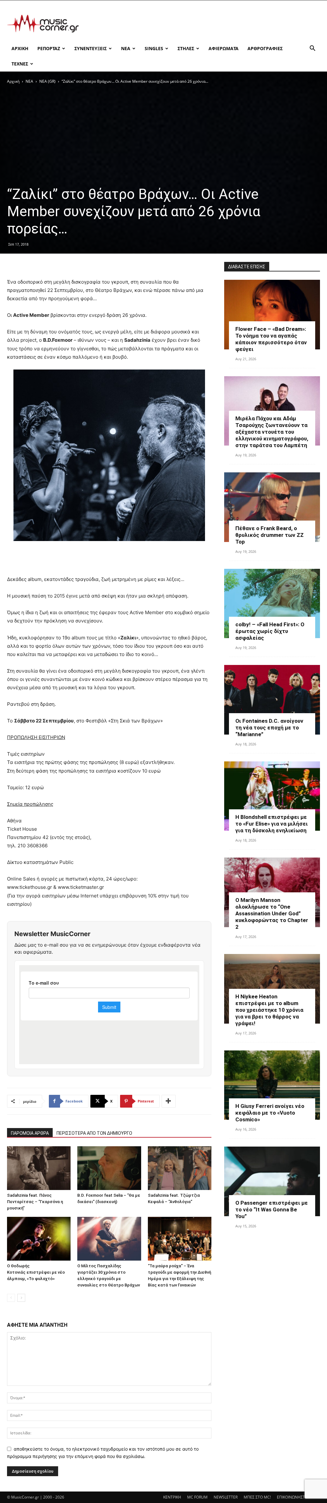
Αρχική (13, 81)
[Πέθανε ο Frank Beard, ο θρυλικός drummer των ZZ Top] (272, 507)
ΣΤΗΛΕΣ (186, 48)
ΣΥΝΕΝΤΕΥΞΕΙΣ (90, 48)
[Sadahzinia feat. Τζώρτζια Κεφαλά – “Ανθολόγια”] (179, 1168)
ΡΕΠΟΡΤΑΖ (48, 48)
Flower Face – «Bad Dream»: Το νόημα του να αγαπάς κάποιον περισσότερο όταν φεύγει (271, 339)
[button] (312, 49)
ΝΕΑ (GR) (47, 81)
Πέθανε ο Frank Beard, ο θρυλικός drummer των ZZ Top (269, 535)
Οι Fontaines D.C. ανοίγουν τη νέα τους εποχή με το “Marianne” (269, 727)
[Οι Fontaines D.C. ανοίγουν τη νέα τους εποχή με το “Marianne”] (272, 700)
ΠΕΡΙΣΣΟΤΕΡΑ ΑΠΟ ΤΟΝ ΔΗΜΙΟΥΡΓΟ (94, 1133)
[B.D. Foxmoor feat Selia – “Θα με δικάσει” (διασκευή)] (109, 1168)
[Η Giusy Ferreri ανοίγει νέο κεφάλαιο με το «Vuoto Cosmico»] (272, 1085)
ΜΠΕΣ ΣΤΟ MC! (257, 1497)
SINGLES (154, 48)
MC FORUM (197, 1497)
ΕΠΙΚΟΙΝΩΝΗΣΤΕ (292, 1497)
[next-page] (21, 1298)
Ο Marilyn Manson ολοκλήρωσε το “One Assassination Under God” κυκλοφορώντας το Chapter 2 (271, 913)
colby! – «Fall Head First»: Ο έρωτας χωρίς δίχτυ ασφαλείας (269, 631)
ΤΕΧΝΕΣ (19, 64)
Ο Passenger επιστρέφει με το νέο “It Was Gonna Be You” (271, 1209)
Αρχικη (19, 48)
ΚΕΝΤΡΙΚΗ (172, 1497)
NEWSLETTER (226, 1497)
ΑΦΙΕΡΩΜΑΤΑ (224, 48)
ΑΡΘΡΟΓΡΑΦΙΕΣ (265, 48)
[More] (169, 1101)
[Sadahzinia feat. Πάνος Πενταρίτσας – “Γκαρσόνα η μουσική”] (39, 1168)
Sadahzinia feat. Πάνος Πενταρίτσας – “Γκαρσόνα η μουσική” (35, 1201)
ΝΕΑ (125, 48)
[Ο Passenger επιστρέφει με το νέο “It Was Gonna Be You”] (272, 1181)
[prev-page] (11, 1298)
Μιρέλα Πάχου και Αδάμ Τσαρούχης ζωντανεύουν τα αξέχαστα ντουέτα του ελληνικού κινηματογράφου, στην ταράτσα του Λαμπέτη (271, 431)
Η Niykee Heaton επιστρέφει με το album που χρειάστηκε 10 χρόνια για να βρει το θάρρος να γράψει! (269, 1009)
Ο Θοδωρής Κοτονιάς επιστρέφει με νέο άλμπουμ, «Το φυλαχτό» (36, 1272)
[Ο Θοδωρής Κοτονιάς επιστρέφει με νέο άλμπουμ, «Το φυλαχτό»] (39, 1239)
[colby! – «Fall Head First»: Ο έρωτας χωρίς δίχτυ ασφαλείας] (272, 603)
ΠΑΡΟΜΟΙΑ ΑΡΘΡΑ (30, 1133)
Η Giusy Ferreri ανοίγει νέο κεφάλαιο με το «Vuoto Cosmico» (269, 1113)
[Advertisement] (203, 23)
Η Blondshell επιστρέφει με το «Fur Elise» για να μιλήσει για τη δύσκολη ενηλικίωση (271, 824)
